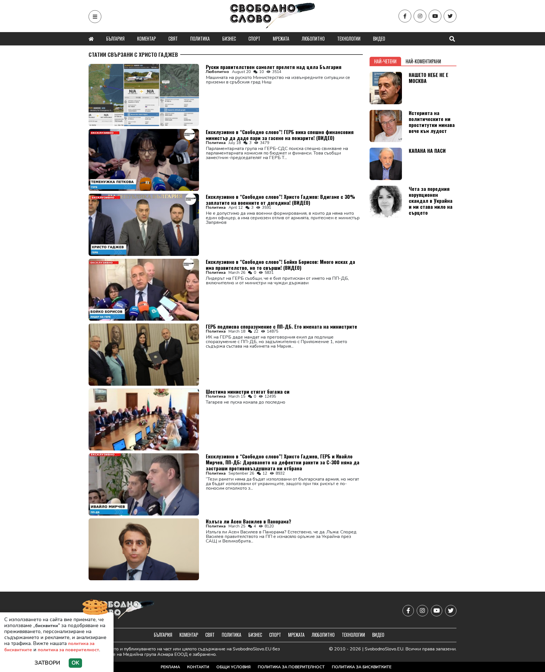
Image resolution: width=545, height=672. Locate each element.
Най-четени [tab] (385, 61)
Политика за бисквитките (361, 667)
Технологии (348, 38)
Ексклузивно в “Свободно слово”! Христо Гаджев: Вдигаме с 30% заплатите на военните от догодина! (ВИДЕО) (280, 199)
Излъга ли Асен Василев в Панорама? (248, 521)
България (115, 38)
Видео (379, 38)
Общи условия (233, 667)
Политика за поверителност (291, 667)
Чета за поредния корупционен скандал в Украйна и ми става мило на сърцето (430, 200)
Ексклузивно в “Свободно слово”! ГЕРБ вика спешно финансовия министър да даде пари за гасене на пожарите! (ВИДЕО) (280, 134)
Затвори (47, 663)
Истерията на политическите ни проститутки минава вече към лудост (432, 121)
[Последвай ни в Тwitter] (450, 16)
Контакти (198, 667)
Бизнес (229, 38)
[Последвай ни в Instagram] (420, 16)
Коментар (146, 38)
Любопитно (313, 38)
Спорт (254, 38)
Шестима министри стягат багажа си (248, 391)
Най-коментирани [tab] (423, 61)
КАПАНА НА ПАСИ (427, 150)
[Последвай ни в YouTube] (435, 16)
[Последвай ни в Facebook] (405, 16)
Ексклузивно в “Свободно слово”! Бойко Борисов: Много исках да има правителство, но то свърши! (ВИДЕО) (280, 264)
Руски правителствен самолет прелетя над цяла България (273, 66)
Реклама (170, 667)
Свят (173, 38)
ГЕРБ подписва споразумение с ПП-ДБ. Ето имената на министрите (281, 326)
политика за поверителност (68, 650)
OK (75, 663)
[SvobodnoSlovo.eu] (122, 610)
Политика (200, 38)
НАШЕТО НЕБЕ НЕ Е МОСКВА (428, 77)
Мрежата (281, 38)
